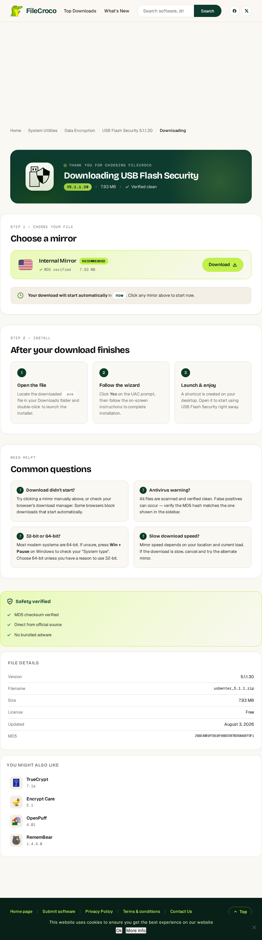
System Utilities (43, 130)
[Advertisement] (131, 72)
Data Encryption (80, 130)
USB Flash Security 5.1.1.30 (127, 130)
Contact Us (181, 911)
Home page (21, 911)
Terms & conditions (141, 911)
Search (207, 11)
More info (136, 930)
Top (243, 911)
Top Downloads (80, 11)
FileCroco (41, 11)
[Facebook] (234, 11)
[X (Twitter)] (247, 11)
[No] (254, 927)
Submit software (58, 911)
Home (15, 130)
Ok (119, 930)
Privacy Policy (99, 911)
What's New (116, 11)
